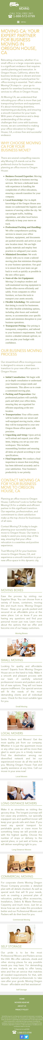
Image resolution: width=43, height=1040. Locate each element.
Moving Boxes (21, 633)
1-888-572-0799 (24, 16)
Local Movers (21, 776)
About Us (22, 1006)
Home (21, 999)
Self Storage (21, 990)
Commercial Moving (21, 920)
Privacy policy (21, 1010)
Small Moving (21, 706)
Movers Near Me (22, 1002)
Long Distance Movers (21, 850)
